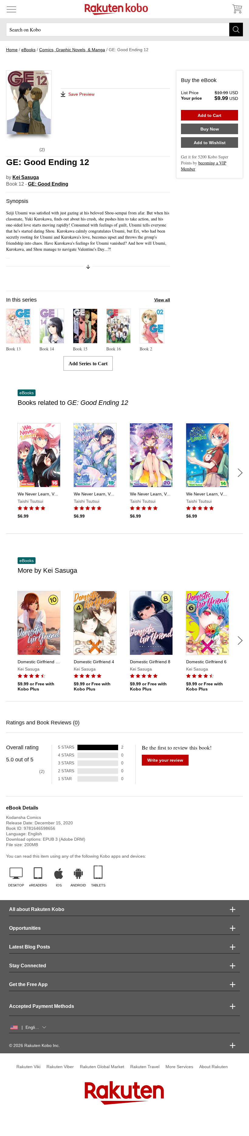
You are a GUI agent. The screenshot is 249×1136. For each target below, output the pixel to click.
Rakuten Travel (144, 1066)
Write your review (165, 760)
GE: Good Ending (48, 184)
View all (162, 299)
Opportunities (25, 928)
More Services (179, 1066)
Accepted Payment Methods (41, 1006)
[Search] (236, 29)
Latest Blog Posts (29, 946)
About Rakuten (213, 1066)
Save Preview (81, 94)
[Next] (240, 472)
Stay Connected (27, 965)
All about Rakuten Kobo (36, 909)
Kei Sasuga (25, 177)
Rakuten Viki (28, 1066)
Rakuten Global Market (102, 1066)
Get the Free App (28, 984)
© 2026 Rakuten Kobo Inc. (34, 1045)
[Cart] (236, 9)
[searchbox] (124, 29)
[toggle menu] (11, 9)
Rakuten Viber (60, 1066)
